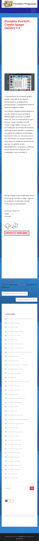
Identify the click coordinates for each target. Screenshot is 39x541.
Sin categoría (12, 474)
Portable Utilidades (14, 453)
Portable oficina (13, 407)
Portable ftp (12, 377)
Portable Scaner (13, 436)
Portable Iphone (13, 390)
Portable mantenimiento (16, 398)
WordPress (19, 539)
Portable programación (16, 423)
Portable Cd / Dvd (14, 335)
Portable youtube (14, 469)
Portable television (14, 444)
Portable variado (13, 457)
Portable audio (13, 327)
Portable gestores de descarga (18, 382)
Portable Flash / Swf (15, 369)
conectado (21, 284)
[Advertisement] (19, 53)
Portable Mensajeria (15, 402)
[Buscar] (32, 488)
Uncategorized (13, 478)
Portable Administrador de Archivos (20, 319)
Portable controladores (16, 348)
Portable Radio (13, 428)
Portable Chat (12, 340)
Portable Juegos (13, 394)
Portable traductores (15, 449)
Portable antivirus (14, 323)
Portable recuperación (15, 432)
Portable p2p (12, 411)
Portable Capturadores (16, 331)
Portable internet (14, 386)
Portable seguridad (14, 440)
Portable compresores (16, 344)
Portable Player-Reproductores (18, 419)
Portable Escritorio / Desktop (18, 365)
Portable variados (14, 461)
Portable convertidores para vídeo (20, 352)
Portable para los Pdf (15, 415)
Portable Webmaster (15, 465)
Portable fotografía (14, 373)
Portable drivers (13, 361)
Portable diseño (13, 356)
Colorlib (20, 536)
